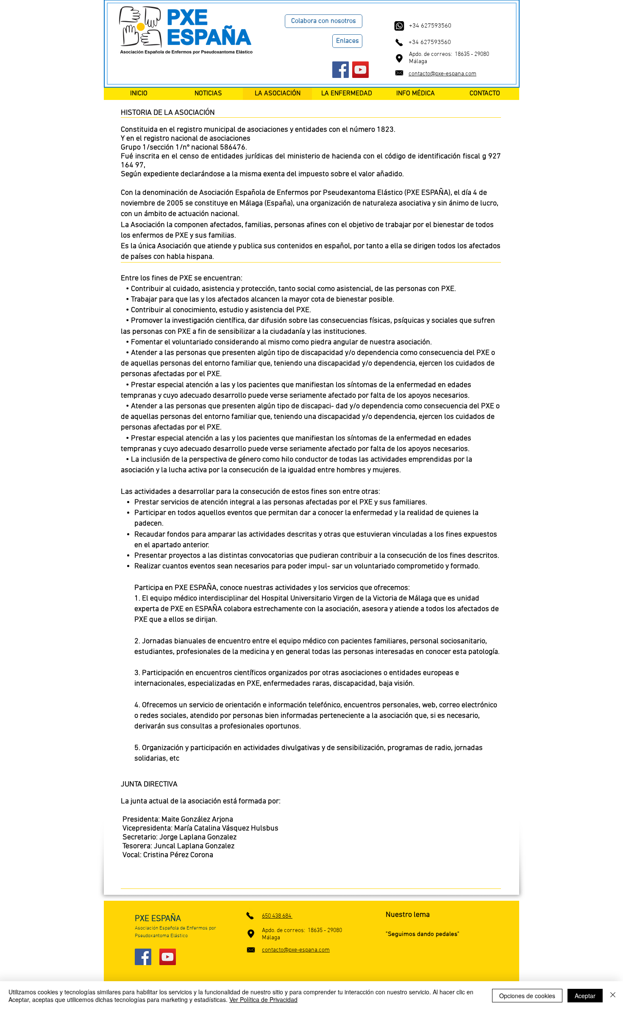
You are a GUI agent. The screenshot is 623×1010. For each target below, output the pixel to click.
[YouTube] (360, 69)
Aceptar (585, 995)
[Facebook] (340, 69)
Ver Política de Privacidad (263, 999)
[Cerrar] (613, 995)
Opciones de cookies (527, 995)
